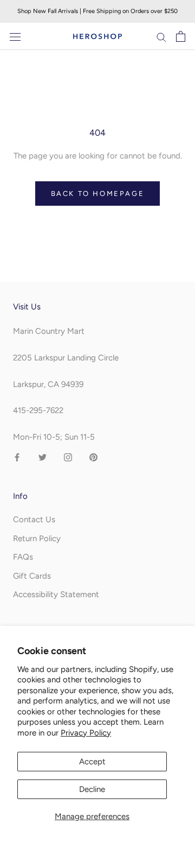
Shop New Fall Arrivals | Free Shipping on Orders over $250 (97, 11)
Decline (92, 789)
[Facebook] (17, 457)
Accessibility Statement (56, 594)
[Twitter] (42, 457)
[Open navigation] (15, 37)
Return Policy (37, 538)
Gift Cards (32, 576)
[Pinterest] (93, 457)
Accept (92, 761)
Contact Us (34, 519)
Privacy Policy (86, 733)
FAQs (23, 557)
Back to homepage (98, 193)
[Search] (161, 36)
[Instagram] (68, 457)
